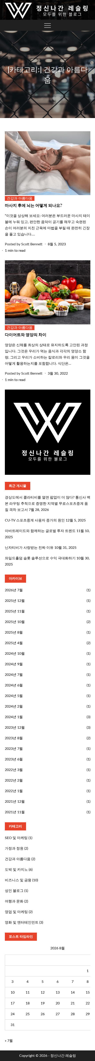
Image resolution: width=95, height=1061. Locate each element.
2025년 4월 (14, 643)
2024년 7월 (14, 675)
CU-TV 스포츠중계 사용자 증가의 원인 (35, 520)
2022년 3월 (14, 770)
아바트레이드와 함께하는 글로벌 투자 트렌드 (40, 531)
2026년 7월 (14, 590)
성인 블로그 (14, 891)
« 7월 (9, 1041)
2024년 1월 (14, 717)
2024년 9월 (14, 664)
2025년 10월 (15, 622)
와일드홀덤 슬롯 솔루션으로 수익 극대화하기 (40, 558)
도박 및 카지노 (16, 869)
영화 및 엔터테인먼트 (21, 922)
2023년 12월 (15, 727)
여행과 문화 (14, 901)
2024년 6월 (14, 685)
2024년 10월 (15, 653)
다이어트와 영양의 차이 (25, 334)
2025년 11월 (15, 611)
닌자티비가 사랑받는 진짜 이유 (29, 547)
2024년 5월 (14, 696)
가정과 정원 (14, 848)
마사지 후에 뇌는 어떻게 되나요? (33, 205)
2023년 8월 (14, 738)
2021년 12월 (15, 801)
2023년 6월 (14, 759)
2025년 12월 (15, 601)
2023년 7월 (14, 748)
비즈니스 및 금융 (18, 880)
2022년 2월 (14, 780)
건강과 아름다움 (19, 198)
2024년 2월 (14, 706)
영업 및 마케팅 (16, 912)
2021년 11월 (15, 812)
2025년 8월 (14, 632)
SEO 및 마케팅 (16, 838)
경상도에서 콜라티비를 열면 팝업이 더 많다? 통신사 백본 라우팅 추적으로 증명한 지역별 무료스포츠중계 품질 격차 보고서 (47, 504)
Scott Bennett (31, 244)
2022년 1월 (14, 791)
